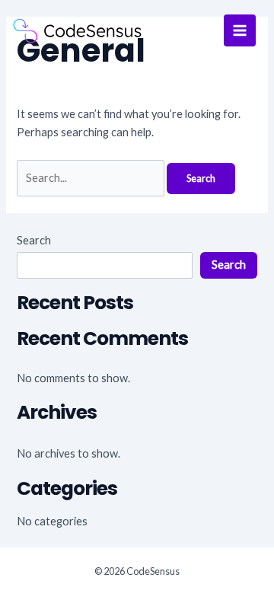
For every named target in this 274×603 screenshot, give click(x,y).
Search (34, 240)
